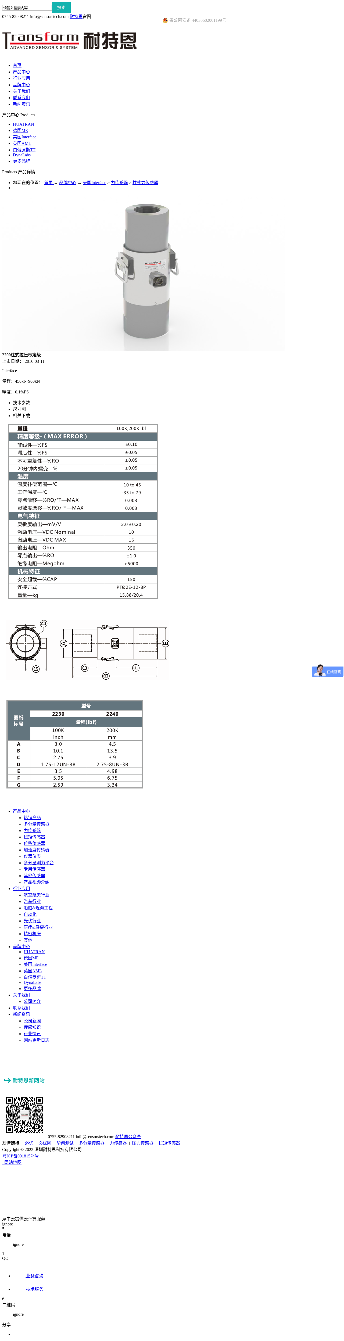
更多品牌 (21, 161)
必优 (29, 1143)
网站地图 (12, 1162)
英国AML (22, 143)
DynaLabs (22, 155)
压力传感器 (142, 1143)
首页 (17, 65)
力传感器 (119, 182)
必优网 (44, 1143)
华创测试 (65, 1143)
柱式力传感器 (145, 182)
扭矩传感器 (169, 1143)
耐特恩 (76, 16)
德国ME (20, 130)
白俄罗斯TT (24, 150)
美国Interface (24, 137)
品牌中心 (67, 182)
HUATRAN (23, 124)
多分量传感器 (92, 1143)
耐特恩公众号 (128, 1136)
